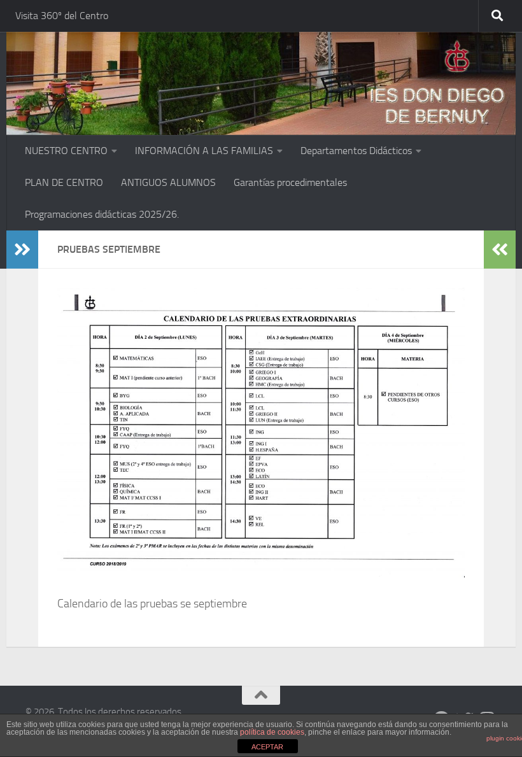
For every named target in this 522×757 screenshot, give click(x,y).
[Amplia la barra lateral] (22, 249)
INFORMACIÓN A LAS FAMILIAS (204, 151)
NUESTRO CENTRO (66, 151)
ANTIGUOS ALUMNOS (168, 182)
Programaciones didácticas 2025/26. (102, 214)
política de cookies (272, 732)
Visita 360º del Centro (61, 16)
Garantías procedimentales (290, 182)
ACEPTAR (267, 747)
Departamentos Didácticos (356, 151)
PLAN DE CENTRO (64, 182)
